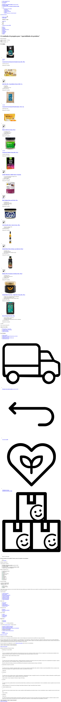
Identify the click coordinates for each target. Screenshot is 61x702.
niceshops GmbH (7, 624)
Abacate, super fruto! (5, 331)
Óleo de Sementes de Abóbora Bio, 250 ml (12, 273)
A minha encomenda (5, 593)
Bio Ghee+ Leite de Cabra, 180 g (11, 225)
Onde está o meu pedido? (8, 8)
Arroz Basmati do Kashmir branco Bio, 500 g (13, 61)
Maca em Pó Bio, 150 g (10, 200)
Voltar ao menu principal (6, 1)
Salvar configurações (4, 700)
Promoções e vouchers (5, 597)
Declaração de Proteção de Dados (7, 627)
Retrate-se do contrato (3, 634)
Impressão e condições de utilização (7, 626)
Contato (3, 614)
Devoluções (5, 5)
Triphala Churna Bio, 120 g (10, 152)
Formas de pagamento (7, 11)
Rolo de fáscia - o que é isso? (6, 328)
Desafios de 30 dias (5, 330)
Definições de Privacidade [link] (6, 629)
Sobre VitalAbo (4, 615)
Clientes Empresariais (5, 599)
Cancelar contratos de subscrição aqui (8, 630)
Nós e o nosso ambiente (5, 610)
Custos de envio (6, 10)
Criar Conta (4, 21)
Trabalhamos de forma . (10, 6)
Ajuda (3, 7)
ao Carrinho (4, 2)
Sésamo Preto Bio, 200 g (8, 315)
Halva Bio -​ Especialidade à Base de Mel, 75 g (12, 84)
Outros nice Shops (5, 633)
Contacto (5, 12)
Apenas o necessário (6, 644)
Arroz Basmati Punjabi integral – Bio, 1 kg (13, 106)
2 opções (3, 59)
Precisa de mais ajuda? (5, 598)
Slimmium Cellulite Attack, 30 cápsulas (11, 174)
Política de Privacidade (19, 643)
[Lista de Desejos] (3, 22)
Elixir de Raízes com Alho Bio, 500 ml (12, 248)
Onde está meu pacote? (5, 605)
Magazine (3, 609)
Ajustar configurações (13, 644)
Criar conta (4, 603)
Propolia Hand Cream (5, 338)
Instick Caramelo (4, 335)
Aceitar (2, 644)
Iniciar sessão (4, 602)
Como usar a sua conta (5, 596)
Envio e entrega (4, 594)
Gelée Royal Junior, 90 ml (8, 129)
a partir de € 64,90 (10, 4)
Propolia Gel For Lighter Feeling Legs (8, 337)
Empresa (3, 632)
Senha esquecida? (5, 604)
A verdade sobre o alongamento (7, 329)
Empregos (3, 616)
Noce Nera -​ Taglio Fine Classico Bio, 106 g (13, 294)
